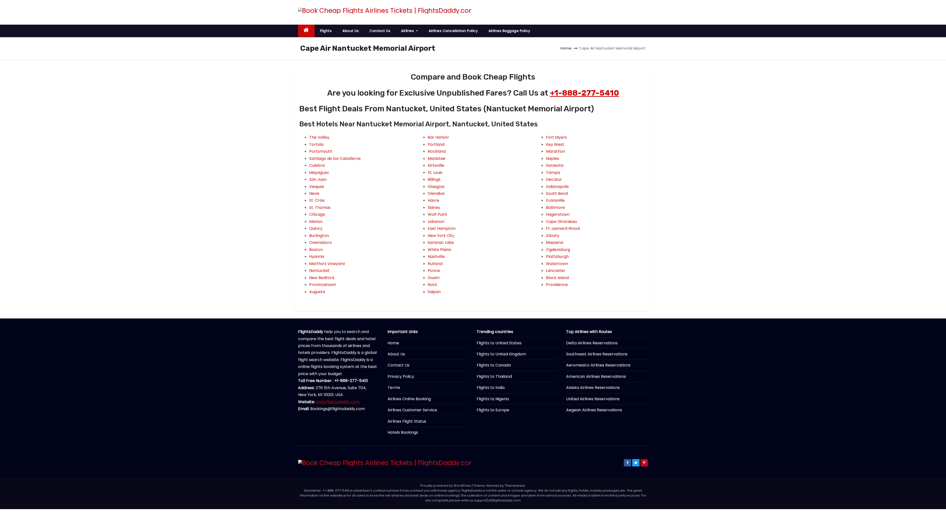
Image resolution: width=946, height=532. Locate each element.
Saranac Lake (441, 242)
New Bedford (321, 278)
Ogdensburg (558, 249)
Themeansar (515, 485)
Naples (552, 158)
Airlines (408, 30)
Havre (433, 200)
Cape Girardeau (561, 221)
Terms (394, 387)
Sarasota (554, 165)
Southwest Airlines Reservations (596, 354)
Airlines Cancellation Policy (453, 30)
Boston (316, 249)
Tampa (553, 172)
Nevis (314, 193)
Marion (315, 221)
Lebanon (436, 221)
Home (566, 48)
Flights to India (491, 387)
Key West (555, 144)
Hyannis (316, 256)
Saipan (434, 292)
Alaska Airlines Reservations (593, 387)
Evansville (555, 200)
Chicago (317, 214)
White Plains (439, 249)
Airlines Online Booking (409, 399)
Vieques (316, 186)
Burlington (319, 235)
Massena (554, 242)
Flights (326, 30)
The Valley (319, 137)
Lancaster (555, 270)
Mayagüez (319, 172)
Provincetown (322, 284)
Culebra (317, 165)
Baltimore (555, 207)
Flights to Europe (493, 410)
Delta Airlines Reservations (592, 343)
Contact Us (380, 30)
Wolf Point (437, 214)
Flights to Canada (494, 365)
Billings (434, 179)
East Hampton (442, 228)
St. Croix (317, 200)
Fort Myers (556, 137)
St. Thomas (320, 207)
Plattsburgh (557, 256)
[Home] (306, 31)
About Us (350, 30)
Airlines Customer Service (412, 410)
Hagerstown (558, 214)
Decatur (554, 179)
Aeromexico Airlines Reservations (598, 365)
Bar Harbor (438, 137)
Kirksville (436, 165)
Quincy (315, 228)
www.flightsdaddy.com (338, 402)
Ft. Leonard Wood (563, 228)
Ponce (434, 270)
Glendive (436, 193)
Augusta (317, 292)
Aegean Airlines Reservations (594, 410)
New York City (441, 235)
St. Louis (435, 172)
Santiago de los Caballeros (335, 158)
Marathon (555, 151)
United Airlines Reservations (593, 399)
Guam (433, 278)
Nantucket (319, 270)
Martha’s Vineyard (327, 263)
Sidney (434, 207)
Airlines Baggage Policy (509, 30)
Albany (552, 235)
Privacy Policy (401, 376)
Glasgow (436, 186)
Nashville (436, 256)
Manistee (436, 158)
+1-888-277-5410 (584, 93)
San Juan (318, 179)
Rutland (435, 263)
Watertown (557, 263)
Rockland (437, 151)
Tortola (316, 144)
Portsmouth (320, 151)
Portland (436, 144)
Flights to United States (499, 343)
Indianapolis (557, 186)
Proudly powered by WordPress (446, 485)
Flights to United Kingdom (501, 354)
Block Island (557, 278)
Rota (432, 284)
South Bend (557, 193)
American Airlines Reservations (596, 376)
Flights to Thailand (494, 376)
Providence (557, 284)
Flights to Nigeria (493, 399)
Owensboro (320, 242)
